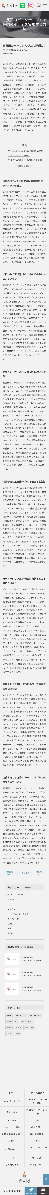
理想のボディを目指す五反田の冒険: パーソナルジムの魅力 (25, 153)
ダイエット (12, 909)
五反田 (10, 923)
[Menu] (45, 5)
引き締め (10, 1033)
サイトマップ (37, 1164)
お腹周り (10, 1027)
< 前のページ (9, 873)
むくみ (18, 1027)
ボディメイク (13, 918)
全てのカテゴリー (15, 894)
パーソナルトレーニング (17, 913)
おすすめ (11, 899)
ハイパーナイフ (35, 1015)
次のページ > (40, 873)
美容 (32, 1027)
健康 (9, 928)
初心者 (10, 933)
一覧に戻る (24, 873)
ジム (9, 904)
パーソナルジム (20, 1015)
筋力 (16, 1021)
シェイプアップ (27, 1021)
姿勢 (18, 1033)
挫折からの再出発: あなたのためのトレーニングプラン (25, 162)
